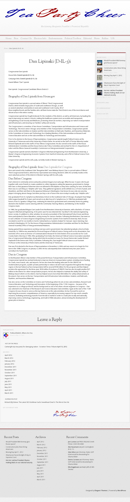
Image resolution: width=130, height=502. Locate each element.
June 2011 (8, 384)
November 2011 (10, 370)
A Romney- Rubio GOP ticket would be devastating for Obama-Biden (81, 454)
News (97, 38)
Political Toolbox (73, 38)
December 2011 (10, 367)
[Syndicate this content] (4, 343)
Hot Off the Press (11, 343)
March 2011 (9, 393)
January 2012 (9, 364)
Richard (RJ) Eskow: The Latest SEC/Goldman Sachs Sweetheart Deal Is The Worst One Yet (37, 402)
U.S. (113, 38)
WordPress (122, 490)
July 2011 (8, 381)
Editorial (88, 38)
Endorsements (55, 38)
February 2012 (10, 361)
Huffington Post (11, 399)
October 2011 (10, 373)
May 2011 (8, 387)
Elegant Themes (101, 490)
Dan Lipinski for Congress (58, 167)
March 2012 (9, 358)
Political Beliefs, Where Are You (21, 333)
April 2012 (8, 355)
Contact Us (26, 38)
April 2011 (8, 390)
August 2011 (9, 378)
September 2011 (11, 376)
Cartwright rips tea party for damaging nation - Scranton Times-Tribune (31, 347)
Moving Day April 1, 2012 (113, 75)
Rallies (105, 38)
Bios (16, 38)
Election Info (40, 38)
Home (9, 38)
